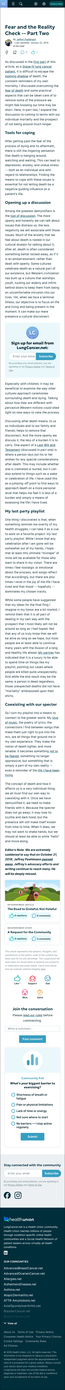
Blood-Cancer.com (17, 1316)
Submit (32, 1136)
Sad (45, 980)
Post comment (32, 1039)
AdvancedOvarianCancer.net (24, 1273)
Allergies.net (13, 1279)
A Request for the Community (29, 932)
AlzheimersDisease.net (20, 1284)
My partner (46, 652)
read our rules (32, 1015)
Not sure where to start (32, 1117)
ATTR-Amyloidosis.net (19, 1300)
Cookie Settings (13, 1341)
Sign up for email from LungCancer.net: (32, 345)
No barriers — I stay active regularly (34, 1125)
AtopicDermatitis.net (18, 1295)
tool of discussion (22, 216)
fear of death (14, 90)
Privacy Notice (32, 366)
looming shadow (16, 76)
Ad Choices (11, 1345)
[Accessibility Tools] (36, 4)
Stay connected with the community (32, 1165)
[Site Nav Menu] (13, 4)
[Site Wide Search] (21, 4)
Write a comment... (20, 1028)
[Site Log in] (44, 4)
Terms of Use (35, 1185)
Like (15, 980)
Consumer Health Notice (18, 1336)
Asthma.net (12, 1289)
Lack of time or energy (31, 1111)
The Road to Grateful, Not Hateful (32, 909)
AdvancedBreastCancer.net (23, 1268)
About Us (9, 1332)
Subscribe (56, 3)
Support (31, 980)
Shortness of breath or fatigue (31, 1096)
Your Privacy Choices (48, 1336)
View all (12, 1323)
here (43, 969)
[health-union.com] (19, 1220)
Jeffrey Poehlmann (26, 39)
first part (39, 62)
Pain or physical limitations (34, 1104)
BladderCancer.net (17, 1311)
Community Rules (35, 1341)
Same (38, 994)
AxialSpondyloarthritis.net (22, 1306)
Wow (23, 994)
